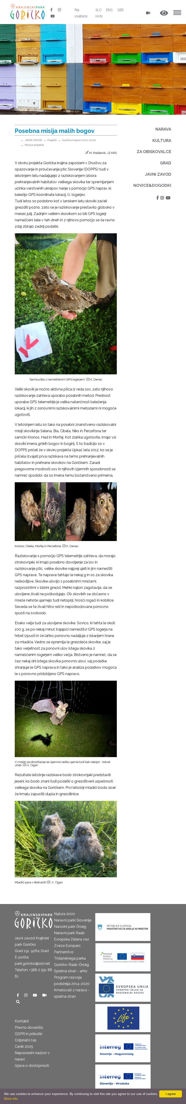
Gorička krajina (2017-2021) (79, 140)
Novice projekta (34, 144)
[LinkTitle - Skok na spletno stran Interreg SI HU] (123, 1047)
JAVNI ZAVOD (33, 140)
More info (11, 1098)
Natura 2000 (64, 914)
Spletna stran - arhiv (71, 971)
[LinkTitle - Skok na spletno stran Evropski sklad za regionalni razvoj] (123, 986)
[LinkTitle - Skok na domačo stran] (28, 12)
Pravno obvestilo (29, 1027)
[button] (164, 13)
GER (120, 10)
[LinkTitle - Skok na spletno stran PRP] (123, 956)
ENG (109, 10)
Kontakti (22, 1021)
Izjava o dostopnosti (32, 1065)
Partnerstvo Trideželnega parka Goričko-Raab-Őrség (71, 958)
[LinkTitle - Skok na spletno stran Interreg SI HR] (123, 1077)
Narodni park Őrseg (70, 926)
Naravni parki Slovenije (72, 920)
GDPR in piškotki (28, 1034)
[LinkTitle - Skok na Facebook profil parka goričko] (52, 9)
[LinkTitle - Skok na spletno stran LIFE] (123, 1016)
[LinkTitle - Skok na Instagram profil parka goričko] (59, 9)
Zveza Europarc (67, 945)
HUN (98, 16)
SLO (98, 10)
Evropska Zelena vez (71, 939)
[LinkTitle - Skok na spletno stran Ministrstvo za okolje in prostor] (123, 926)
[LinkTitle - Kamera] (44, 995)
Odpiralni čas (26, 1040)
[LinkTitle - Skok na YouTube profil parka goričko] (52, 16)
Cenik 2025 (24, 1046)
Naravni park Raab (69, 933)
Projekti (52, 140)
